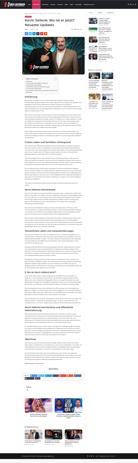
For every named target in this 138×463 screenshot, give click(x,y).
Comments (110, 12)
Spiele (66, 4)
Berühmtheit (36, 4)
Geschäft (53, 4)
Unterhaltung (45, 4)
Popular (91, 12)
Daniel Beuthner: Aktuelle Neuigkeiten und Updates (52, 441)
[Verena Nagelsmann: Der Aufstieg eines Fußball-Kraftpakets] (73, 434)
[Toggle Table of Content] (55, 79)
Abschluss (29, 92)
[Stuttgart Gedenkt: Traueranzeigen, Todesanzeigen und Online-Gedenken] (93, 21)
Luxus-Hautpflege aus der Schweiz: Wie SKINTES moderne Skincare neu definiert (94, 84)
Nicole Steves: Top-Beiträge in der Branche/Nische (33, 441)
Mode (71, 4)
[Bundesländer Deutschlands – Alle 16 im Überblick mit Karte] (93, 49)
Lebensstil (60, 4)
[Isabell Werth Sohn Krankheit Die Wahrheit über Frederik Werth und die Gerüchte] (93, 57)
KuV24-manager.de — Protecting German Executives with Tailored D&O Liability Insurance (107, 105)
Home (27, 13)
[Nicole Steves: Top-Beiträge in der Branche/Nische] (33, 434)
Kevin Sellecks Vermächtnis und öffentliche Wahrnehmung (42, 90)
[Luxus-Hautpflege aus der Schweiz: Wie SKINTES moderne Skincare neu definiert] (94, 75)
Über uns (113, 456)
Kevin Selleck (54, 369)
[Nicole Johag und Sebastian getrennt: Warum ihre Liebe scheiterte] (93, 40)
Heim (29, 4)
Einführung (29, 81)
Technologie (78, 4)
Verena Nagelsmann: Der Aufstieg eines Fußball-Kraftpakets (72, 442)
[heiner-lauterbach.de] (13, 4)
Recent (100, 12)
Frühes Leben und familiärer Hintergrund (37, 83)
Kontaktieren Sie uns (89, 4)
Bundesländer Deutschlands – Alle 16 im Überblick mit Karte (105, 48)
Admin (26, 29)
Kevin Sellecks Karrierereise (34, 85)
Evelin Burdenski (39, 363)
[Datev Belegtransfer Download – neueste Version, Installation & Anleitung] (93, 30)
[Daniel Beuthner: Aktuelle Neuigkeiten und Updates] (53, 434)
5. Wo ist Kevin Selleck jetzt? (34, 88)
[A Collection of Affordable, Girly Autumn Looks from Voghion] (94, 97)
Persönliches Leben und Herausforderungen (38, 86)
